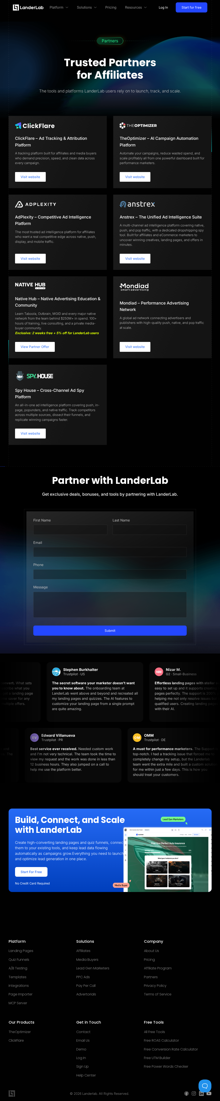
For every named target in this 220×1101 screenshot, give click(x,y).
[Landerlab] (28, 8)
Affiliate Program (158, 968)
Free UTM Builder (157, 1058)
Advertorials (86, 994)
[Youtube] (209, 1093)
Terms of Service (157, 994)
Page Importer (20, 994)
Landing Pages (21, 951)
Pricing (149, 960)
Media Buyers (87, 960)
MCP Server (18, 1003)
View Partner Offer (35, 347)
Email (37, 542)
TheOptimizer (20, 1032)
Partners (151, 977)
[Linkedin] (201, 1093)
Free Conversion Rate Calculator (171, 1049)
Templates (17, 977)
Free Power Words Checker (166, 1067)
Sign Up (82, 1067)
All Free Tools (154, 1032)
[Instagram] (194, 1093)
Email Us (83, 1041)
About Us (151, 951)
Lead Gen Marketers (92, 968)
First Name (42, 520)
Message (40, 587)
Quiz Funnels (19, 960)
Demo (81, 1049)
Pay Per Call (86, 986)
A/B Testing (18, 968)
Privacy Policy (155, 986)
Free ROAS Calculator (161, 1041)
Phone (38, 565)
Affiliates (83, 951)
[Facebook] (186, 1093)
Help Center (86, 1075)
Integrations (19, 986)
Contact (83, 1032)
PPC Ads (83, 977)
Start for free (192, 7)
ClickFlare (16, 1041)
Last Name (121, 520)
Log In (163, 7)
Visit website (30, 177)
